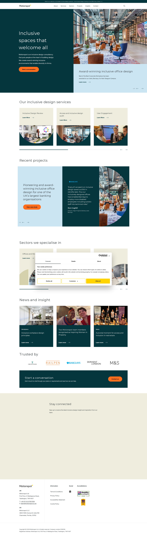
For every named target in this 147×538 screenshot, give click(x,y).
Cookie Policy (54, 504)
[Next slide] (142, 88)
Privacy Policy (54, 496)
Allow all (98, 281)
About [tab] (99, 261)
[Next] (126, 149)
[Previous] (121, 149)
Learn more (82, 82)
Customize (72, 281)
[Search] (124, 6)
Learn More (26, 117)
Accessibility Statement (57, 500)
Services (63, 6)
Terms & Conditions (56, 491)
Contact (95, 6)
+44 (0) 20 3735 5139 (28, 501)
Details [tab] (73, 261)
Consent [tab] (48, 261)
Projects (79, 6)
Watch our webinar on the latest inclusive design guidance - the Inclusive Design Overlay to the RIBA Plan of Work (73, 1)
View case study (32, 207)
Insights (87, 6)
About (56, 6)
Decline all (49, 281)
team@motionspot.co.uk (28, 503)
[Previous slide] (137, 88)
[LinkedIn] (70, 492)
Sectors (71, 6)
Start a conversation (28, 69)
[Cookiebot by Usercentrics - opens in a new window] (102, 255)
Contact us (115, 379)
